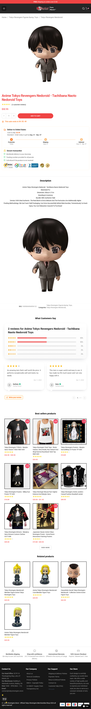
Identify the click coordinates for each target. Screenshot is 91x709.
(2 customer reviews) (19, 105)
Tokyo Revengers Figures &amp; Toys (23, 17)
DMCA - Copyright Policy (35, 683)
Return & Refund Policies (56, 680)
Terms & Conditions (33, 677)
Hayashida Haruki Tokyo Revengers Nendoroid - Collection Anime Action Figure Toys (73, 592)
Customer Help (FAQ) (55, 686)
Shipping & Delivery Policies (57, 673)
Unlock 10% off (4, 699)
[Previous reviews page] (74, 398)
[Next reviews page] (85, 398)
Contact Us (52, 683)
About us (30, 673)
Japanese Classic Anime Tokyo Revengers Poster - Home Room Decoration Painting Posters (43, 534)
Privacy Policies (32, 680)
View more (45, 547)
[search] (83, 8)
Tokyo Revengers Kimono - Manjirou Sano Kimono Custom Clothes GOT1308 (16, 534)
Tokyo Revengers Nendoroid (52, 17)
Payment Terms (53, 677)
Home (4, 17)
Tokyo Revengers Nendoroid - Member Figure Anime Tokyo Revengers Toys (14, 592)
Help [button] (87, 706)
